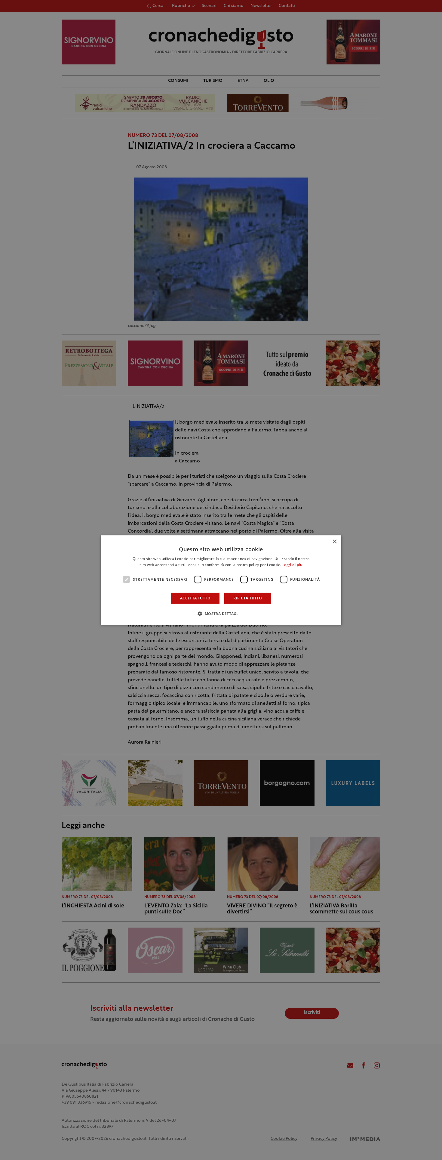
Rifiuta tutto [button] (247, 598)
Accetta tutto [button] (195, 598)
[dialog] (221, 580)
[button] (221, 613)
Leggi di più (292, 565)
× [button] (334, 542)
